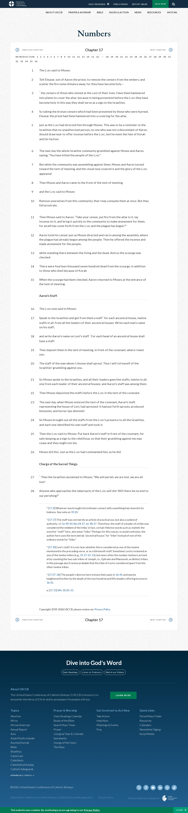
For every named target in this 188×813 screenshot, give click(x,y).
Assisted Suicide (20, 742)
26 (145, 57)
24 (136, 57)
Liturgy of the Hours (65, 742)
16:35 (50, 582)
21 (121, 57)
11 (73, 57)
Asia (13, 733)
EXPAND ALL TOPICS (21, 775)
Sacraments (60, 738)
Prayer (57, 729)
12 (78, 57)
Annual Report (19, 729)
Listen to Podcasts (91, 672)
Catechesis (17, 760)
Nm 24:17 (78, 523)
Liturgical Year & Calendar (69, 733)
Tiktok (174, 787)
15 (92, 57)
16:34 (119, 574)
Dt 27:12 (85, 555)
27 (150, 57)
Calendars (145, 725)
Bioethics (16, 751)
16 (97, 57)
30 (164, 57)
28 (155, 57)
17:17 (52, 519)
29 (159, 57)
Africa (14, 720)
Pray (99, 729)
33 (21, 61)
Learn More (123, 695)
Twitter (139, 787)
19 (112, 57)
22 (126, 57)
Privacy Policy (102, 609)
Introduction (25, 57)
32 (17, 61)
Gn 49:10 (67, 523)
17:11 (53, 590)
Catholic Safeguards (22, 769)
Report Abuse (139, 4)
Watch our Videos (115, 672)
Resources (146, 720)
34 (26, 61)
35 (31, 61)
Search (173, 3)
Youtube (153, 787)
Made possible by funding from (144, 798)
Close (179, 810)
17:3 (51, 508)
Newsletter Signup (150, 729)
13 (83, 57)
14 (88, 57)
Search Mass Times (64, 725)
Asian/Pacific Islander (23, 738)
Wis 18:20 (63, 590)
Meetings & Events (107, 725)
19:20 (74, 512)
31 (169, 57)
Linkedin (160, 787)
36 (36, 61)
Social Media (147, 733)
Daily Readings (97, 4)
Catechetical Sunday (22, 764)
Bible (14, 747)
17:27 (52, 574)
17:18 (52, 547)
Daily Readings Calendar (109, 4)
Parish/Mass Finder (151, 716)
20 (116, 57)
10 (68, 57)
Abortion (16, 716)
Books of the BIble (64, 720)
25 (140, 57)
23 (131, 57)
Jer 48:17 (91, 523)
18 (107, 57)
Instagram (167, 787)
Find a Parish (120, 4)
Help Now (160, 4)
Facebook (146, 787)
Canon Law (17, 755)
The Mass (59, 747)
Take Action (103, 716)
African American (20, 725)
